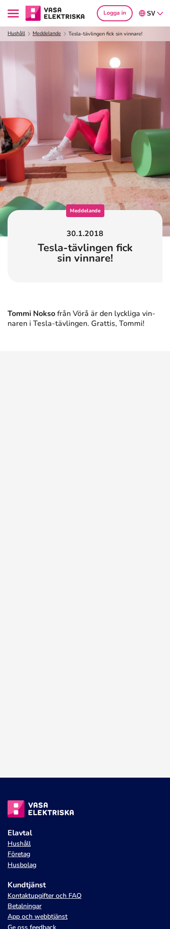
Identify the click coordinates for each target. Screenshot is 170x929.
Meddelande (47, 33)
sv (151, 13)
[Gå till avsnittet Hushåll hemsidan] (55, 13)
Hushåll (16, 33)
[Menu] (15, 13)
